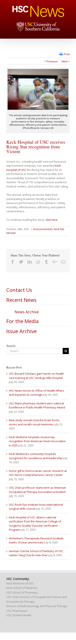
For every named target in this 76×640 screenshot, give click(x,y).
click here (52, 220)
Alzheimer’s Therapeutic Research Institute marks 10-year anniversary (36, 540)
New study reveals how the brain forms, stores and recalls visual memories (34, 422)
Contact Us (19, 289)
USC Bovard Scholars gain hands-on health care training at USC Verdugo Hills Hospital (36, 376)
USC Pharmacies (16, 611)
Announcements (43, 229)
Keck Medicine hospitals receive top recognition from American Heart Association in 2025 (37, 441)
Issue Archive (21, 331)
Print (67, 54)
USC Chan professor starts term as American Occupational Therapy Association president (37, 490)
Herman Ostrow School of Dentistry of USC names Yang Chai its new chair (36, 553)
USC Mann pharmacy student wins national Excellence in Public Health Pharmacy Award (37, 405)
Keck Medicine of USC (20, 583)
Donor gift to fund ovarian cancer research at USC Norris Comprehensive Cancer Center (38, 473)
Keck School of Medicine (21, 588)
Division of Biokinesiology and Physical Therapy (36, 606)
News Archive (27, 311)
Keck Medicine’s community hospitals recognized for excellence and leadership (35, 456)
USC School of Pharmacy (22, 592)
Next (65, 61)
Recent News (21, 299)
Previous (52, 61)
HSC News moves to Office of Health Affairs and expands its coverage (36, 393)
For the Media (22, 321)
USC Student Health (18, 615)
